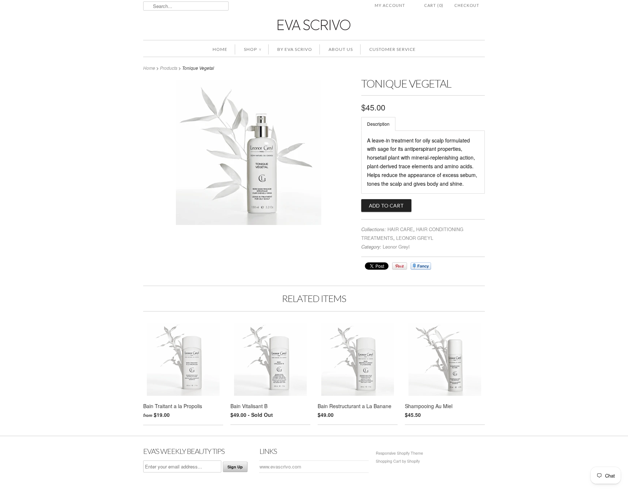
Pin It (399, 266)
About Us (341, 49)
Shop (252, 49)
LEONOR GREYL (414, 237)
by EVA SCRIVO (294, 49)
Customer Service (392, 49)
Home (220, 49)
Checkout (466, 5)
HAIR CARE (400, 229)
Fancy (421, 266)
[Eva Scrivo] (314, 24)
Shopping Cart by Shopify (398, 461)
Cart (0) (433, 5)
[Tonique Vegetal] (248, 222)
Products (168, 68)
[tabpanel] (423, 162)
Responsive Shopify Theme (399, 453)
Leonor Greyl (396, 246)
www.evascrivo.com (280, 466)
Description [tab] (378, 124)
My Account (390, 5)
